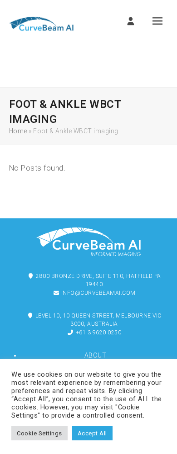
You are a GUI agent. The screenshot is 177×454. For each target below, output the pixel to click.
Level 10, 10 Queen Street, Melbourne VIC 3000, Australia (98, 320)
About (95, 355)
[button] (157, 21)
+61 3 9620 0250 (97, 332)
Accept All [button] (92, 433)
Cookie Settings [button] (39, 433)
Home (18, 131)
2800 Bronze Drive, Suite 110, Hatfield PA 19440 (97, 280)
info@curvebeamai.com (97, 293)
